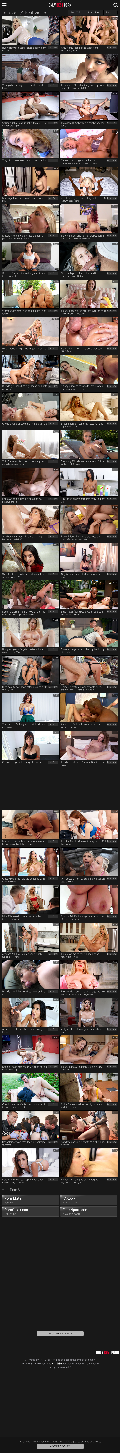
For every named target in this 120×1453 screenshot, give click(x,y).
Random (110, 12)
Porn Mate (13, 1200)
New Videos (94, 12)
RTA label (57, 1363)
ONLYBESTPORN (60, 5)
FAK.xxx (69, 1200)
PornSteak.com (16, 1211)
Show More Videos (60, 1333)
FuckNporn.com (75, 1211)
